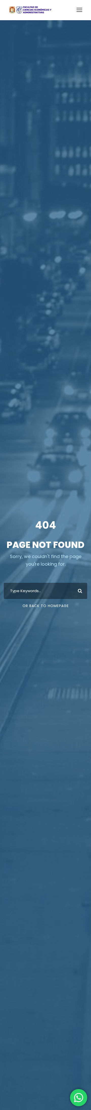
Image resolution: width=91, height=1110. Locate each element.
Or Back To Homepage (45, 605)
